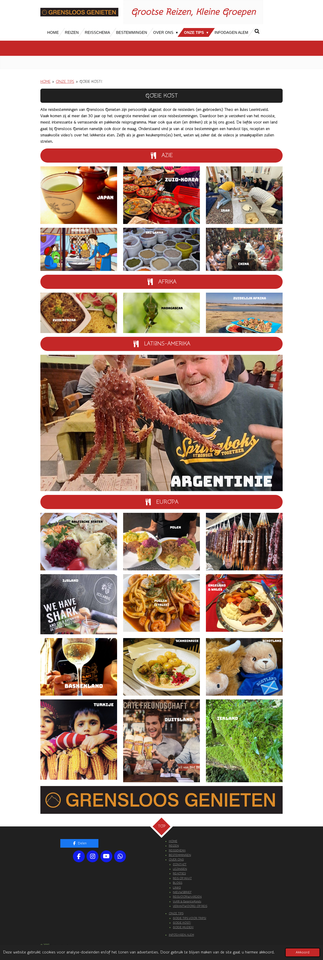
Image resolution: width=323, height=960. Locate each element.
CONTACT (179, 864)
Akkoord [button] (302, 952)
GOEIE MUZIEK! (183, 927)
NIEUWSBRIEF (182, 892)
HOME (45, 82)
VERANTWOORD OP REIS (190, 906)
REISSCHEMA (177, 850)
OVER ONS (176, 859)
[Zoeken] (257, 31)
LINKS (177, 887)
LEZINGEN (180, 869)
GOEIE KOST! (90, 82)
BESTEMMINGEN (180, 855)
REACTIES (179, 873)
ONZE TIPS (65, 82)
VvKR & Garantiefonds (187, 901)
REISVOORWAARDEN (187, 896)
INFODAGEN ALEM (181, 935)
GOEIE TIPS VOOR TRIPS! (189, 918)
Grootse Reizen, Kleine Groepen (193, 12)
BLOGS (177, 883)
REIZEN (174, 845)
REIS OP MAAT (182, 878)
